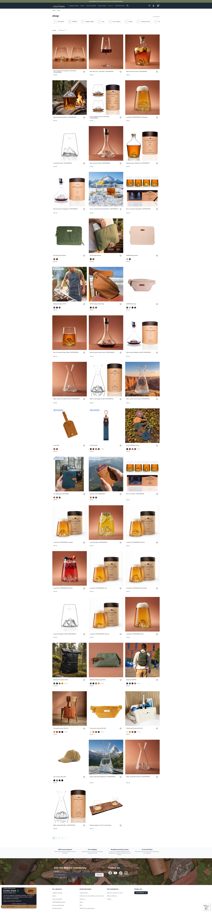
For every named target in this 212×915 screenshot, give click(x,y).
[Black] (91, 259)
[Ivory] (91, 732)
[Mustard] (62, 683)
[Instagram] (126, 873)
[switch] (206, 909)
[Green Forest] (60, 780)
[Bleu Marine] (130, 259)
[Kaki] (127, 308)
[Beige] (127, 259)
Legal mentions (84, 892)
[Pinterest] (120, 873)
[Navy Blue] (54, 308)
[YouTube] (115, 873)
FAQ (81, 905)
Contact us (82, 899)
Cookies (109, 899)
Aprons (54, 896)
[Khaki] (57, 259)
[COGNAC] (54, 449)
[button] (127, 5)
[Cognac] (96, 449)
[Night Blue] (54, 780)
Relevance (61, 30)
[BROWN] (57, 449)
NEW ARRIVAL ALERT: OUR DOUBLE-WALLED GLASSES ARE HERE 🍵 (106, 1)
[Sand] (57, 780)
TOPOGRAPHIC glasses (58, 902)
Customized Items (57, 908)
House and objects (57, 899)
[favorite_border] (69, 51)
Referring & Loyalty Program (87, 908)
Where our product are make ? (115, 892)
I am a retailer (140, 892)
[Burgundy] (93, 449)
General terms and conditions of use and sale (92, 896)
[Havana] (93, 308)
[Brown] (91, 449)
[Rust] (54, 259)
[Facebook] (110, 873)
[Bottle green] (99, 449)
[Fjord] (57, 498)
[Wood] (60, 498)
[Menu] (209, 904)
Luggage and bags (57, 892)
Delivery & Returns (112, 896)
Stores (81, 902)
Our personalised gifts (58, 905)
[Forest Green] (130, 683)
